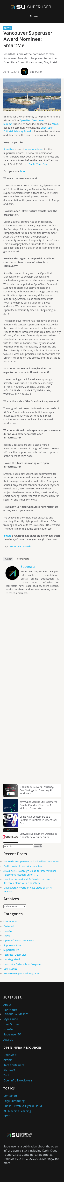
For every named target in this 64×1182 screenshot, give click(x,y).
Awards (8, 1039)
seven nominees (34, 149)
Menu (34, 16)
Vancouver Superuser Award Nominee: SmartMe (27, 39)
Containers (10, 1096)
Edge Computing (14, 1101)
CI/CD (7, 1116)
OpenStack (10, 1055)
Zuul (6, 1075)
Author (8, 558)
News (6, 935)
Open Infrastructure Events (19, 940)
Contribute (10, 1010)
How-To (7, 931)
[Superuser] (12, 579)
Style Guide (10, 1019)
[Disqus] (32, 649)
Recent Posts (22, 558)
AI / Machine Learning (17, 1111)
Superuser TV (11, 949)
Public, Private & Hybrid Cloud (22, 1106)
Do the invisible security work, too (22, 866)
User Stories (10, 968)
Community (10, 921)
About (7, 1005)
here (23, 171)
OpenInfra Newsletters (17, 1080)
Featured (8, 926)
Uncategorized (11, 959)
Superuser (36, 71)
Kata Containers (13, 1065)
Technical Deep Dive (14, 954)
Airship (7, 1060)
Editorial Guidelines (16, 1014)
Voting (7, 535)
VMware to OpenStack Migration (21, 973)
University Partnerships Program (22, 964)
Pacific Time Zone (38, 164)
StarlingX (9, 1070)
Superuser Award (13, 945)
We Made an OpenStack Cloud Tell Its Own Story (31, 861)
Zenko (55, 124)
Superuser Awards (20, 546)
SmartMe (8, 149)
